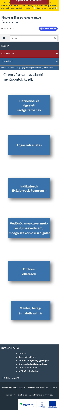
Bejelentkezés (49, 29)
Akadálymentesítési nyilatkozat (41, 395)
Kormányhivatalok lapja (29, 368)
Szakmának (14, 68)
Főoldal (4, 68)
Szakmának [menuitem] (7, 61)
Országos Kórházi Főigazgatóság (33, 364)
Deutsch (4, 28)
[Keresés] (55, 38)
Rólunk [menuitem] (5, 46)
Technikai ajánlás (10, 378)
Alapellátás (48, 68)
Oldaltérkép (22, 395)
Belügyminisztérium (27, 357)
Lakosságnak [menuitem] (7, 54)
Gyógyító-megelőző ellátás (31, 68)
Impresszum (10, 395)
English (12, 28)
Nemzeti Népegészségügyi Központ (34, 361)
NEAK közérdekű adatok (29, 371)
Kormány (22, 354)
